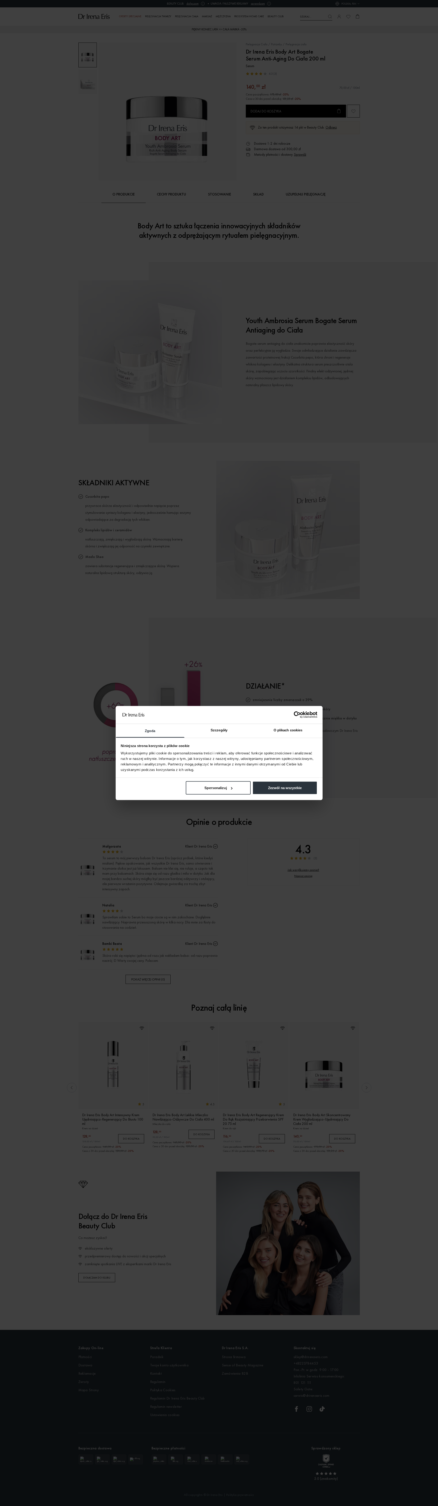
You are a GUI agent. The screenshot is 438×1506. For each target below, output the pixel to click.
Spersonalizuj (215, 788)
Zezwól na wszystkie (285, 788)
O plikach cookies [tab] (288, 730)
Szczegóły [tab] (219, 730)
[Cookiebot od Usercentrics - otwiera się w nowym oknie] (297, 714)
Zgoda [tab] (150, 731)
